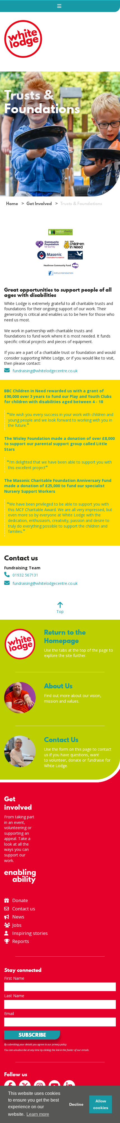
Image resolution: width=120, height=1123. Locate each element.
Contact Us (61, 740)
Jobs (16, 925)
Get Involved (39, 203)
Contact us (23, 908)
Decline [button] (76, 1104)
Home (12, 203)
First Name (14, 978)
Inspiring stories (29, 933)
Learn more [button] (38, 1114)
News (17, 916)
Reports (20, 941)
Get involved (18, 803)
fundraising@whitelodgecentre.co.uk (45, 370)
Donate (19, 900)
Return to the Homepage (65, 636)
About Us (58, 686)
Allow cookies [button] (100, 1104)
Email (9, 1013)
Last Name (14, 995)
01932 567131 (25, 575)
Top (60, 611)
